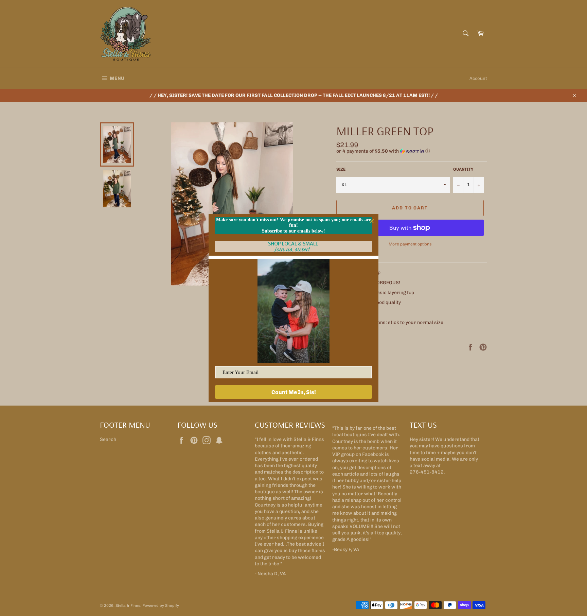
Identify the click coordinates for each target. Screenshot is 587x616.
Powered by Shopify (160, 605)
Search (108, 439)
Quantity (463, 169)
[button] (411, 151)
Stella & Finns (127, 605)
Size (340, 169)
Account (478, 78)
